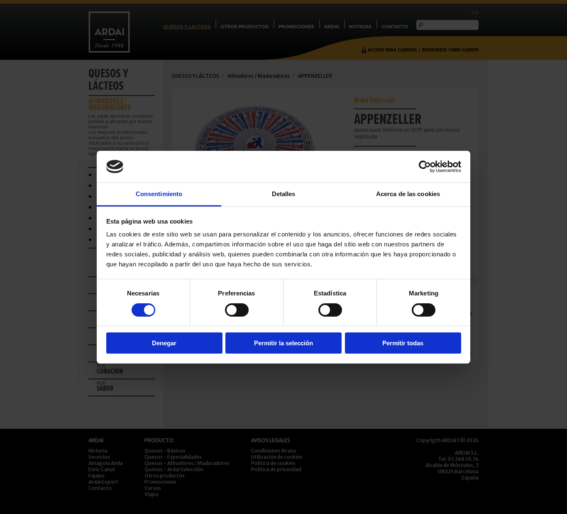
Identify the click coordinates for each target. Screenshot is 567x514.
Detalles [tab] (284, 193)
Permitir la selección (283, 343)
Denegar (164, 343)
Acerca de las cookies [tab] (408, 193)
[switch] (237, 310)
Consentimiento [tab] (159, 193)
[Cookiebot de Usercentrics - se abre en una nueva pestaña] (425, 166)
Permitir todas (402, 343)
